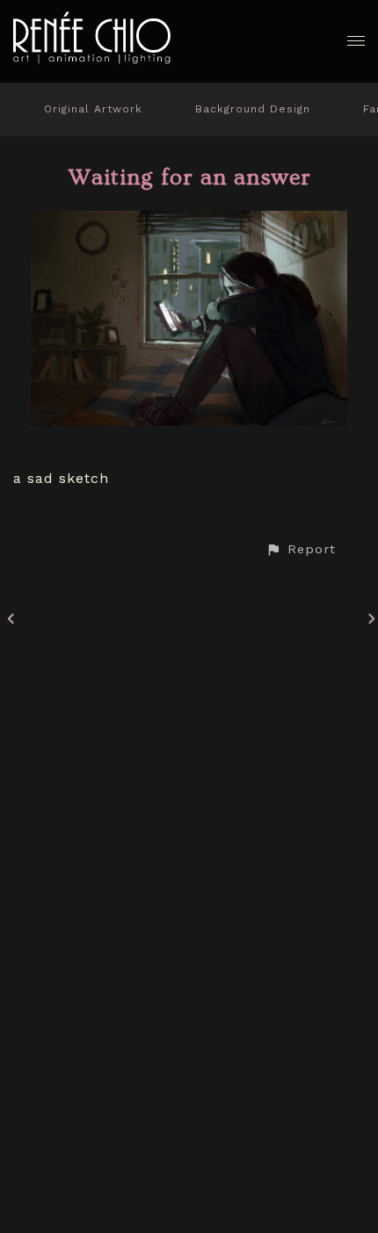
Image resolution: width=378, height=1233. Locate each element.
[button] (300, 549)
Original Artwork (93, 109)
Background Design (252, 109)
